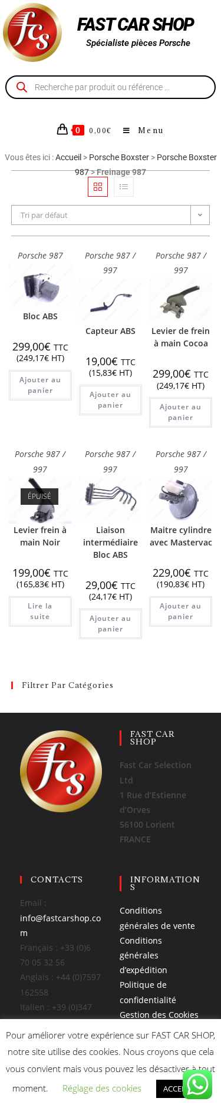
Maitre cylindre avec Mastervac (181, 536)
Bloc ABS (40, 316)
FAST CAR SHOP (135, 24)
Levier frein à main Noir (40, 536)
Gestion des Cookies (159, 1014)
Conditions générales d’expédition (143, 955)
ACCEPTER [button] (181, 1088)
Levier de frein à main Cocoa (180, 337)
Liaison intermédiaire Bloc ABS (110, 542)
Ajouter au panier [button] (40, 385)
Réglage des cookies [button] (101, 1088)
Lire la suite (40, 611)
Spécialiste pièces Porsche (138, 43)
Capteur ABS (110, 330)
